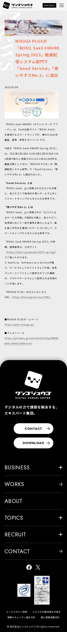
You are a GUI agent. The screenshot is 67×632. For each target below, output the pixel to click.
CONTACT (49, 5)
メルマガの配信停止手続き (47, 611)
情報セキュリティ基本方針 (21, 617)
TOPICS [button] (14, 518)
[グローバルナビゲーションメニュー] (61, 5)
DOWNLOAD (33, 443)
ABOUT (14, 501)
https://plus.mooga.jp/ (19, 324)
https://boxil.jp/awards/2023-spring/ (31, 252)
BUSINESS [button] (17, 467)
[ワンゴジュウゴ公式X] (38, 567)
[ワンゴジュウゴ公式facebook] (29, 567)
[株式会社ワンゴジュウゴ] (33, 385)
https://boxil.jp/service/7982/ (31, 297)
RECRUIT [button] (15, 534)
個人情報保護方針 (50, 617)
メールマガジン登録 (16, 611)
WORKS (14, 484)
